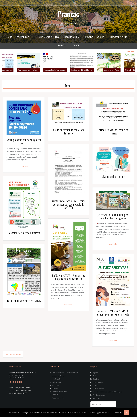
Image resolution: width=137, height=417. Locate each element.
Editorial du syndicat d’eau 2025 (24, 301)
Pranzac (68, 14)
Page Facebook (57, 398)
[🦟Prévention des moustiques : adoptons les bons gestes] (113, 200)
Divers (95, 385)
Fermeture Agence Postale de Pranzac (113, 131)
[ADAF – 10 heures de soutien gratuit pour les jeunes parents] (113, 281)
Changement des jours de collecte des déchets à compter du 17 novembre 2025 (15, 70)
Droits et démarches (59, 392)
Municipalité (56, 379)
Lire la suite (24, 166)
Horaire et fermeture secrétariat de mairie (68, 131)
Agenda (55, 388)
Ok (126, 413)
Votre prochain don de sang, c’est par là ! (24, 141)
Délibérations (98, 382)
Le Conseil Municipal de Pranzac (48, 37)
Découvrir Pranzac (23, 37)
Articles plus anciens (13, 354)
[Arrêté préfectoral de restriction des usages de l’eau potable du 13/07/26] (68, 171)
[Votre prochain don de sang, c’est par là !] (24, 117)
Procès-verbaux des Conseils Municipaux (108, 392)
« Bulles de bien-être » (113, 176)
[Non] (134, 413)
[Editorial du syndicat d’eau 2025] (24, 271)
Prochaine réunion (99, 395)
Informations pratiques (118, 37)
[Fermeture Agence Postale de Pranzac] (113, 113)
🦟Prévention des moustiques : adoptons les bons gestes (113, 216)
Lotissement (88, 37)
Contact (76, 45)
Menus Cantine (98, 389)
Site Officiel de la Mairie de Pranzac (65, 372)
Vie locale (100, 37)
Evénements (62, 45)
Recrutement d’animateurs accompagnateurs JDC (42, 70)
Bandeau (96, 379)
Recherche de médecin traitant (24, 233)
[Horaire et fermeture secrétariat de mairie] (68, 113)
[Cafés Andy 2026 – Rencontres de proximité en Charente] (68, 246)
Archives (96, 376)
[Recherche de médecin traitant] (24, 203)
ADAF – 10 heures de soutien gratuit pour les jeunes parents (113, 312)
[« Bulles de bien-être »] (113, 159)
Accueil (10, 37)
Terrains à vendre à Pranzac (98, 70)
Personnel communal (72, 37)
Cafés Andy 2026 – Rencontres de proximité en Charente (122, 70)
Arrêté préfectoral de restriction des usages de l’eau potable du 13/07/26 (69, 70)
